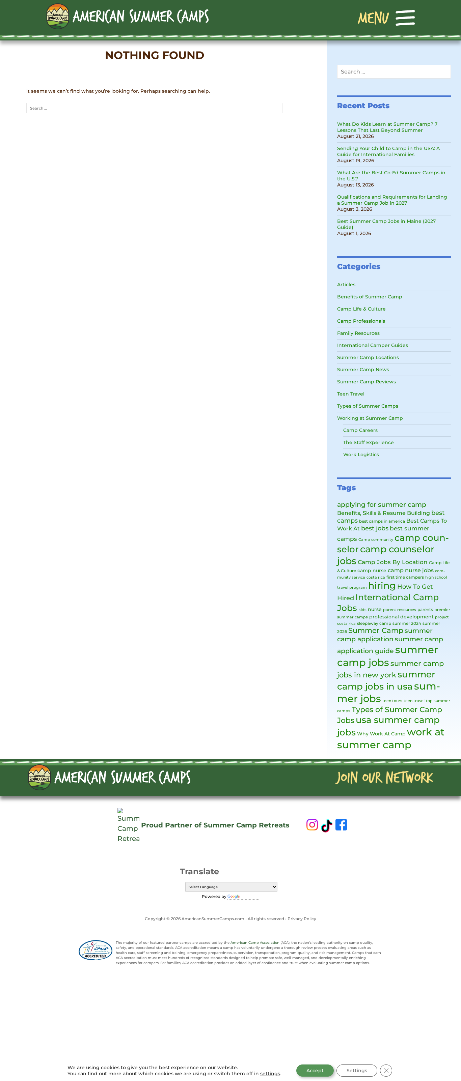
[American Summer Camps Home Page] (127, 16)
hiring (382, 585)
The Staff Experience (368, 442)
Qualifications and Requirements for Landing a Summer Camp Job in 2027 (392, 200)
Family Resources (358, 333)
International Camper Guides (372, 345)
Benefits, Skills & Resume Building (383, 512)
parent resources (399, 610)
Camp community (375, 539)
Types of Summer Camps (367, 406)
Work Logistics (361, 454)
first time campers (405, 577)
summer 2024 (406, 623)
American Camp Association (255, 942)
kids (362, 610)
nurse (375, 609)
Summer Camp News (363, 370)
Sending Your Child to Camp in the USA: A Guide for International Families (388, 151)
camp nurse (371, 570)
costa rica (376, 577)
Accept (315, 1071)
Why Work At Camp (381, 733)
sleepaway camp (374, 623)
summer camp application (385, 634)
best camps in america (382, 521)
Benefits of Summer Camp (369, 297)
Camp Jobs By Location (393, 562)
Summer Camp (375, 630)
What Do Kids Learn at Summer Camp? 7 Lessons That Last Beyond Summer (387, 127)
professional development (401, 616)
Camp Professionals (361, 321)
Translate (250, 896)
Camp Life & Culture (361, 309)
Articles (346, 285)
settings (270, 1074)
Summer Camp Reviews (366, 382)
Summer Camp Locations (368, 357)
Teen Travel (350, 394)
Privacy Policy (302, 918)
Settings (357, 1071)
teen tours (392, 701)
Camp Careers (360, 430)
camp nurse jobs (411, 570)
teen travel (414, 701)
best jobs (374, 528)
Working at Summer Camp (370, 418)
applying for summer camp (381, 504)
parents (425, 609)
